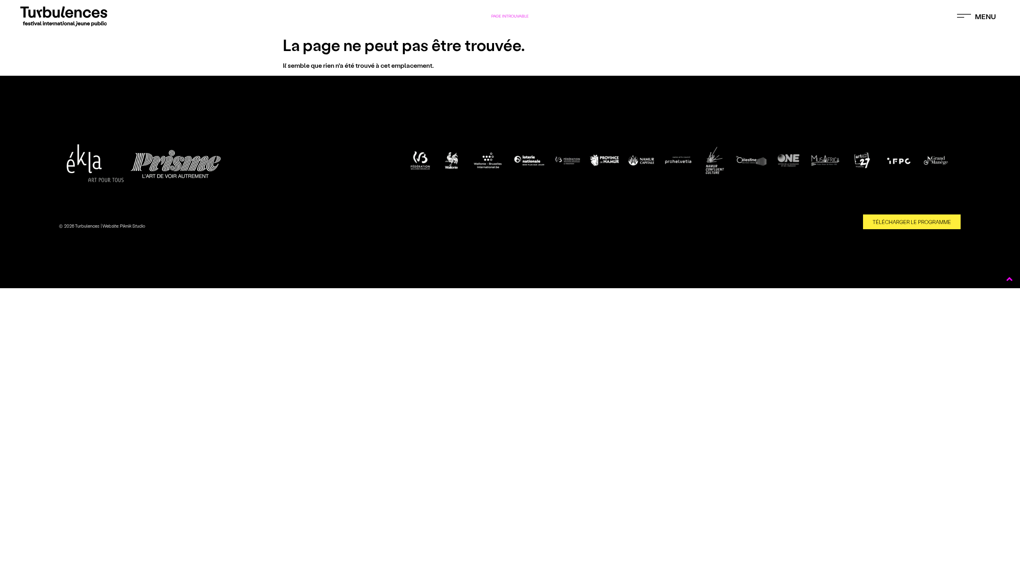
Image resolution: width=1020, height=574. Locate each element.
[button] (976, 16)
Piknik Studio (132, 225)
